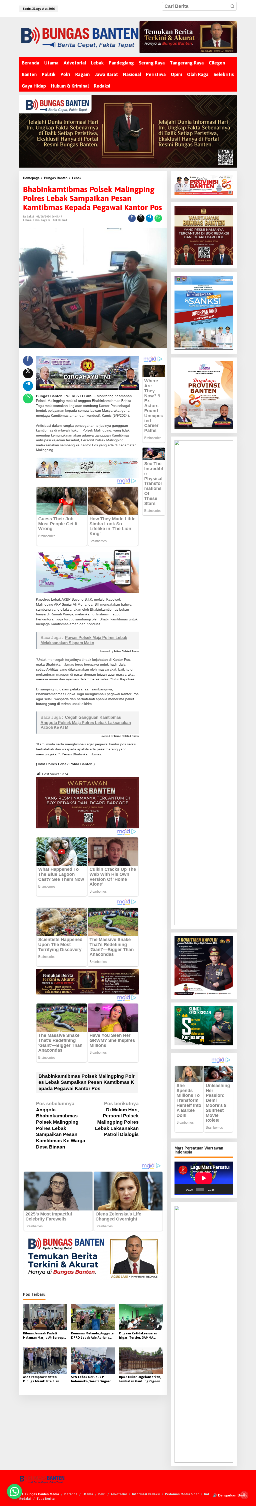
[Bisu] (219, 1189)
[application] (203, 1178)
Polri (36, 220)
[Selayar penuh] (227, 1189)
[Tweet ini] (140, 218)
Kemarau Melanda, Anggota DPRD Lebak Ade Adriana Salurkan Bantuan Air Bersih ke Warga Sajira (92, 1335)
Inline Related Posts (126, 651)
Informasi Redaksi (146, 1494)
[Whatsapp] (158, 218)
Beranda (70, 1494)
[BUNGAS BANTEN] (79, 37)
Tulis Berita (45, 1498)
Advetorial (119, 1494)
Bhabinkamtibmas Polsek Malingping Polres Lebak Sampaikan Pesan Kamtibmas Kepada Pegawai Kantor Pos (86, 1082)
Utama (87, 1494)
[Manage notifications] (244, 1495)
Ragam (45, 220)
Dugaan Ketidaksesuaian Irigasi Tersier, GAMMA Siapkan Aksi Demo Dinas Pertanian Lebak (138, 1335)
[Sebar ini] (132, 218)
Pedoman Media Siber (182, 1494)
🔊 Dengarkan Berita (230, 1495)
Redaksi (25, 1498)
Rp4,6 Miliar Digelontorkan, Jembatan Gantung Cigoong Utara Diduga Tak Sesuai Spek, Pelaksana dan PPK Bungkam (140, 1379)
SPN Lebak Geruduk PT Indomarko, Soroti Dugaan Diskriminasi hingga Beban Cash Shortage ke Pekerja (91, 1379)
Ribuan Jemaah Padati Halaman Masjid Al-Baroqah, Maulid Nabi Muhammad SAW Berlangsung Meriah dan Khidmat (44, 1335)
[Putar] (181, 1189)
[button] (232, 6)
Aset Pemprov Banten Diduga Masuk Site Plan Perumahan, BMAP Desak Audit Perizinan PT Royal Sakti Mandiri (42, 1379)
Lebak (27, 220)
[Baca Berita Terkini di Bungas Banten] (188, 37)
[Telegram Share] (149, 218)
